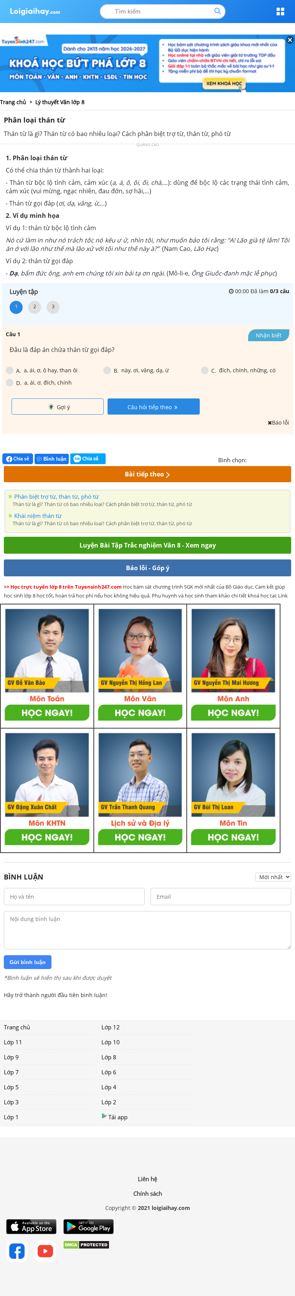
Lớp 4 (108, 1087)
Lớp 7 (11, 1072)
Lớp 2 (108, 1102)
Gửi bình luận (28, 962)
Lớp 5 (11, 1087)
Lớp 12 (110, 1027)
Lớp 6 (108, 1072)
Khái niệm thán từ (37, 515)
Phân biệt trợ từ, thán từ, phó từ (56, 496)
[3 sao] (271, 459)
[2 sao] (262, 459)
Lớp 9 (11, 1057)
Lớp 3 (11, 1102)
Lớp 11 (13, 1042)
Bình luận (54, 459)
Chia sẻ (20, 458)
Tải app (118, 1117)
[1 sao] (252, 459)
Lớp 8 (108, 1057)
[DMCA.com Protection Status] (86, 1251)
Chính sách (147, 1193)
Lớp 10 (110, 1042)
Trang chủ (17, 1027)
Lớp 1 (11, 1117)
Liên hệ (147, 1179)
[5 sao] (289, 459)
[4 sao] (280, 459)
